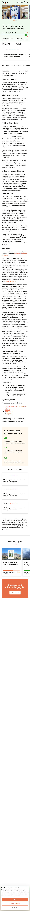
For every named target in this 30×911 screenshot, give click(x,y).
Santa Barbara (9, 415)
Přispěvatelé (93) (10, 65)
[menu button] (27, 2)
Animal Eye (17, 253)
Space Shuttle (8, 411)
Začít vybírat (15, 592)
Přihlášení (20, 2)
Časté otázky (19, 65)
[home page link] (5, 2)
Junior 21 (7, 409)
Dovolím (15, 899)
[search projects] (24, 2)
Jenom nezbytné (15, 903)
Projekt (3, 65)
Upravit (14, 907)
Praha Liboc (8, 413)
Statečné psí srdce (11, 281)
